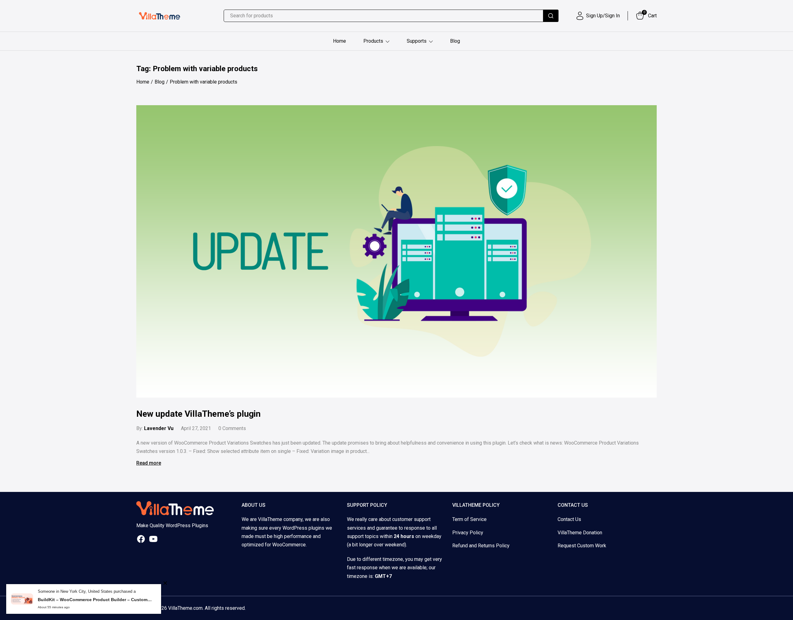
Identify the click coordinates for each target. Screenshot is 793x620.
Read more (148, 463)
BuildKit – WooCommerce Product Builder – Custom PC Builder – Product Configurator (95, 599)
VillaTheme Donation (580, 533)
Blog (455, 41)
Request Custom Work (582, 546)
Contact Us (569, 519)
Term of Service (469, 519)
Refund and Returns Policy (481, 546)
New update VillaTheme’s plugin (198, 414)
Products (373, 41)
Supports (417, 41)
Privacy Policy (467, 533)
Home (339, 41)
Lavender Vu (158, 428)
